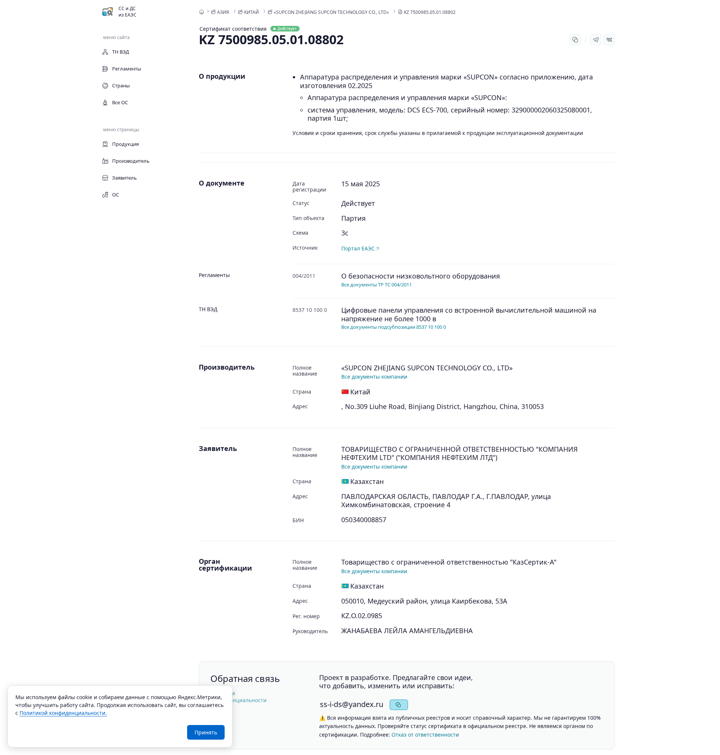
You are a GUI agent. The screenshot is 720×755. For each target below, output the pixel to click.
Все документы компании (374, 376)
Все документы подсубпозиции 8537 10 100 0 (393, 327)
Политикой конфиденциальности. (63, 712)
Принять (206, 732)
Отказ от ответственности (425, 734)
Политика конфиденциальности (238, 696)
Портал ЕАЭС (358, 248)
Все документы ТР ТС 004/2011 (376, 284)
